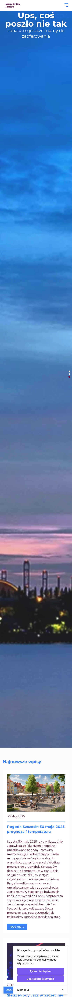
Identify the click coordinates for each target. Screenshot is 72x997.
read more (17, 926)
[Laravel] (13, 5)
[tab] (69, 371)
